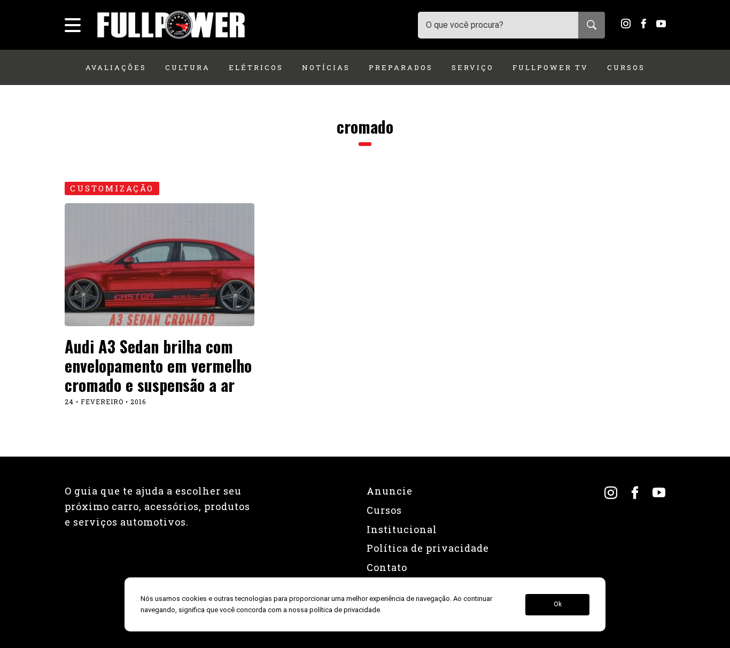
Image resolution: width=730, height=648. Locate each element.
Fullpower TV (550, 67)
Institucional (402, 529)
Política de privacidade (428, 548)
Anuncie (390, 490)
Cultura (187, 67)
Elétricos (256, 67)
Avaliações (116, 67)
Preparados (401, 67)
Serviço (473, 67)
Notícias (326, 67)
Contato (387, 567)
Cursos (626, 67)
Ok (558, 604)
